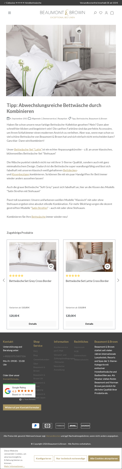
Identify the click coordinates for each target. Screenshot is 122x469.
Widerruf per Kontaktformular (22, 407)
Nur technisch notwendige (70, 458)
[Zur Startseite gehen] (62, 14)
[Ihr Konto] (106, 13)
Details (33, 323)
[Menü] (9, 13)
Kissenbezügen (20, 174)
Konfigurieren (43, 458)
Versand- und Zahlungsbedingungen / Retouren (64, 358)
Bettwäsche (38, 216)
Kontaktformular (10, 379)
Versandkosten (53, 436)
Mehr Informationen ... (14, 466)
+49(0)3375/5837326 (14, 356)
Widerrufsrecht (81, 359)
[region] (61, 280)
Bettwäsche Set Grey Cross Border (30, 281)
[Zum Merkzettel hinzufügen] (51, 266)
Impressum (79, 347)
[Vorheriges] (3, 280)
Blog (35, 355)
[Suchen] (95, 13)
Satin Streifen (39, 208)
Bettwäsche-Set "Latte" (28, 149)
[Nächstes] (118, 280)
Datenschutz (80, 355)
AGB (76, 351)
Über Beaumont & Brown (39, 367)
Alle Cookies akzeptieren (104, 458)
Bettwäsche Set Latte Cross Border (87, 281)
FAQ (35, 351)
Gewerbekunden (41, 359)
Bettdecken (70, 170)
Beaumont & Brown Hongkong (39, 386)
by (28, 399)
